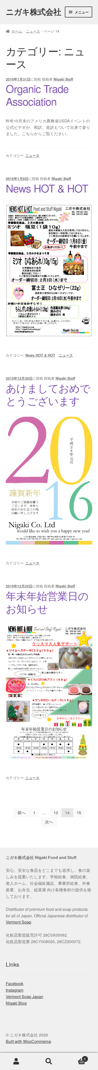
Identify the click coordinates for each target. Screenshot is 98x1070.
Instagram (14, 990)
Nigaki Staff (63, 79)
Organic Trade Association (37, 95)
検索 (49, 1061)
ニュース (33, 31)
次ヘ (49, 822)
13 (56, 812)
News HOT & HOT (47, 187)
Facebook (14, 983)
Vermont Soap (18, 922)
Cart (75, 1057)
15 (79, 812)
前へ (22, 812)
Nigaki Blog (16, 1003)
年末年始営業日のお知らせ (47, 602)
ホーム (17, 31)
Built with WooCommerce (28, 1041)
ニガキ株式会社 (33, 11)
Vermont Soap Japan (24, 996)
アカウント (16, 1061)
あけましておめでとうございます (48, 394)
